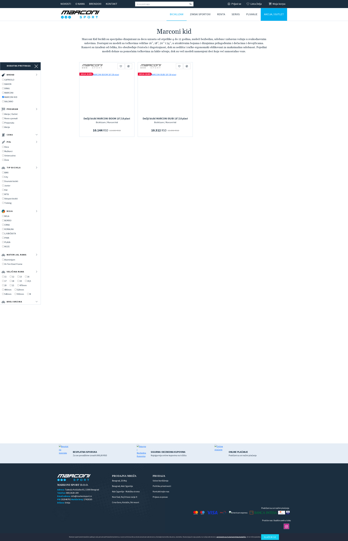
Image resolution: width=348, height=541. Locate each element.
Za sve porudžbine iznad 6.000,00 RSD (90, 453)
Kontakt (111, 3)
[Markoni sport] (81, 14)
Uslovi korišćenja (160, 480)
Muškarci (8, 151)
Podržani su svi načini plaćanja (243, 453)
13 (21, 276)
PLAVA (7, 242)
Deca (6, 146)
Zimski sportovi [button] (200, 14)
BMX (6, 172)
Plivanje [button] (251, 14)
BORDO (7, 220)
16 (28, 276)
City (6, 176)
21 (13, 285)
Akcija (7, 127)
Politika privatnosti (162, 486)
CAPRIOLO (9, 79)
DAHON (7, 84)
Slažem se (270, 537)
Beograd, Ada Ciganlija (122, 486)
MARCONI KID (10, 97)
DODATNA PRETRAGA (19, 65)
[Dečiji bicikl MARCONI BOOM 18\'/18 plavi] (106, 93)
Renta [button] (221, 14)
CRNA (7, 224)
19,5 (29, 281)
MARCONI (8, 92)
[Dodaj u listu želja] (121, 66)
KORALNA (9, 229)
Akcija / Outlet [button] (274, 14)
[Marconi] (92, 66)
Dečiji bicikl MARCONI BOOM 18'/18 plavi (106, 118)
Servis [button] (236, 14)
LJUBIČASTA (10, 233)
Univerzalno (10, 155)
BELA (6, 216)
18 (13, 281)
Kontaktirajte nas (161, 491)
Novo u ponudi (11, 118)
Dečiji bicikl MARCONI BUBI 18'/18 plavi (165, 118)
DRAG (7, 88)
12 (13, 276)
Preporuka (9, 122)
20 (5, 285)
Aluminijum (9, 259)
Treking (8, 203)
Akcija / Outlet (11, 114)
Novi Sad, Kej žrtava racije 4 (124, 497)
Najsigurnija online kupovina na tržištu (169, 453)
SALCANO (8, 101)
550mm (20, 294)
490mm (7, 289)
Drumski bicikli (11, 181)
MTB (6, 194)
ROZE (7, 246)
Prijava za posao (160, 497)
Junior (7, 185)
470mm (23, 285)
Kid (5, 190)
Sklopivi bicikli (11, 198)
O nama (80, 3)
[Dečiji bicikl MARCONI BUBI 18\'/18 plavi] (165, 93)
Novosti (65, 3)
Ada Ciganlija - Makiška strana (126, 491)
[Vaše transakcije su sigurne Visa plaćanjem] (288, 512)
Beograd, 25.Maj (119, 480)
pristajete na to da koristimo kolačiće (231, 537)
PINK (6, 237)
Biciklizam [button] (176, 14)
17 (5, 281)
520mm (20, 289)
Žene (6, 160)
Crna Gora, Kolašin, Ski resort (125, 502)
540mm (7, 294)
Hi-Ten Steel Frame (13, 264)
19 (21, 281)
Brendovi (95, 3)
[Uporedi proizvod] (128, 66)
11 (5, 276)
